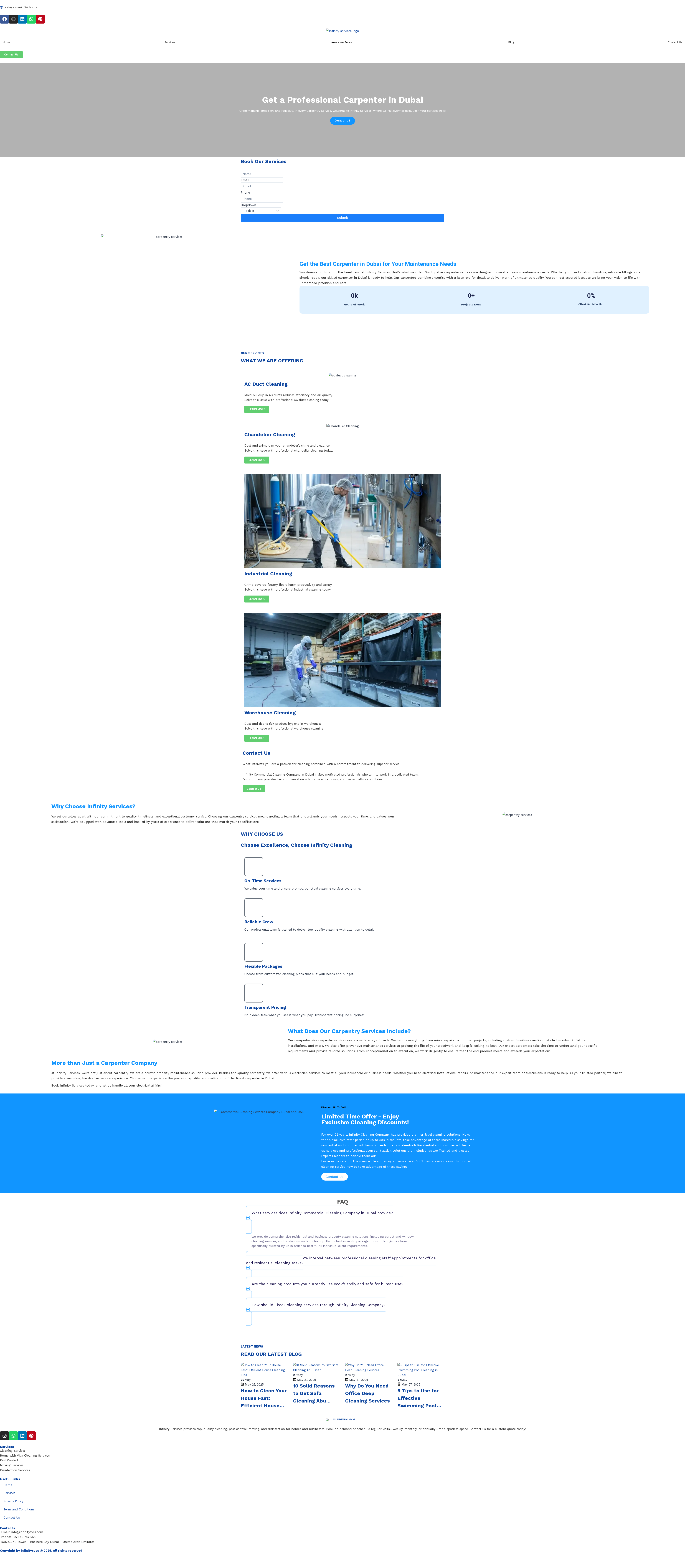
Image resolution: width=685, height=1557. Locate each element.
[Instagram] (13, 19)
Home (7, 42)
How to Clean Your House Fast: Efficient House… (264, 1398)
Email (245, 180)
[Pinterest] (40, 19)
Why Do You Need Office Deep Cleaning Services (367, 1393)
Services (169, 42)
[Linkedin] (22, 19)
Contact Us (675, 42)
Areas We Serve (341, 42)
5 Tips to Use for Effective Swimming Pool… (419, 1398)
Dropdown (248, 205)
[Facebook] (4, 19)
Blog (511, 42)
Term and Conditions (19, 1509)
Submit (342, 217)
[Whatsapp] (31, 19)
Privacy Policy (13, 1501)
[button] (342, 1220)
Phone (245, 192)
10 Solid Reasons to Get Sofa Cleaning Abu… (314, 1393)
